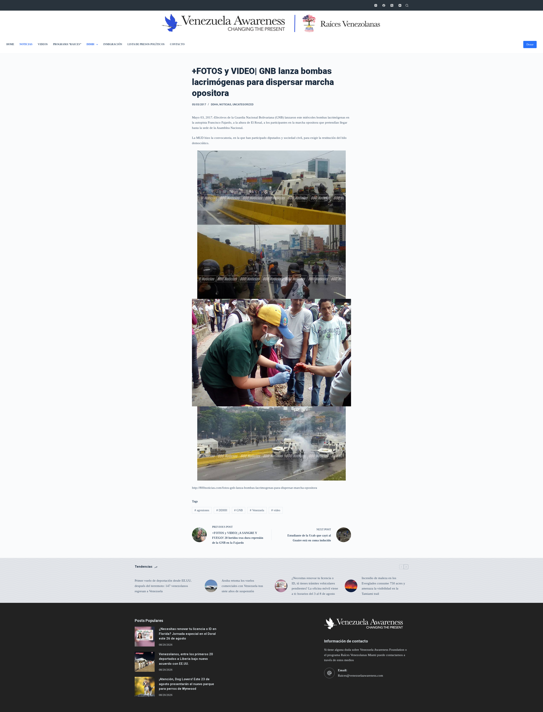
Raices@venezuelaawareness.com (360, 675)
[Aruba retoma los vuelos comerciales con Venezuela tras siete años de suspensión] (211, 586)
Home (10, 44)
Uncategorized (242, 104)
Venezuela (257, 510)
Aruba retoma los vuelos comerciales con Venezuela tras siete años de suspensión (242, 586)
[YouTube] (400, 5)
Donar (529, 44)
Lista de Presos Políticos (146, 44)
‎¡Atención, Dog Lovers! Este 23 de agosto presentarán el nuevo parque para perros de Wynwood (186, 684)
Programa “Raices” (67, 44)
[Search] (407, 5)
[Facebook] (383, 5)
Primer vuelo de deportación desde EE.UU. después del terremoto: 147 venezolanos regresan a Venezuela (163, 586)
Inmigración (112, 44)
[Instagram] (375, 5)
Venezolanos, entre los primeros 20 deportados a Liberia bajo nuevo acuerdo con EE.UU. (186, 659)
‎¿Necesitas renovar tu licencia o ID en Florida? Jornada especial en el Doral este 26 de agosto (187, 633)
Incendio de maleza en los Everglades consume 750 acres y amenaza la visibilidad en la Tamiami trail (383, 585)
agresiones (202, 510)
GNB (238, 510)
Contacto (177, 44)
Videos (43, 44)
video (275, 510)
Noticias (26, 44)
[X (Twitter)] (391, 5)
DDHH (90, 44)
